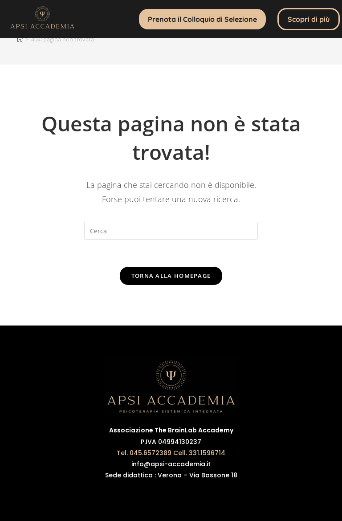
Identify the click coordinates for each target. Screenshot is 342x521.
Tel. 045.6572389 (144, 452)
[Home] (20, 39)
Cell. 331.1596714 (199, 452)
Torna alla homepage (171, 276)
